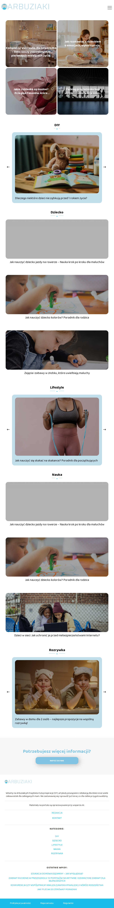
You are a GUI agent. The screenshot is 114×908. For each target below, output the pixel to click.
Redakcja (57, 813)
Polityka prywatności (20, 903)
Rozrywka (57, 650)
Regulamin (68, 903)
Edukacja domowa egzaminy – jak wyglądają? (57, 874)
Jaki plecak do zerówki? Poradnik (57, 889)
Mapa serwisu (47, 903)
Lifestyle (57, 387)
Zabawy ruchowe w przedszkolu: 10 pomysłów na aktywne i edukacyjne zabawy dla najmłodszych (57, 879)
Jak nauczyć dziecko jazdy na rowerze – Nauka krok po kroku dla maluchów (57, 262)
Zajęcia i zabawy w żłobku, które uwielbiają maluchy (57, 373)
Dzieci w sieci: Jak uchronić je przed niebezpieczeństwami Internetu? (57, 635)
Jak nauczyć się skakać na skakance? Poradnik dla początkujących (56, 460)
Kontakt (57, 818)
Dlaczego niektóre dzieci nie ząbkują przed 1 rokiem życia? (51, 198)
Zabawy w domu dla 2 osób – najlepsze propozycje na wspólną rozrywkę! (54, 721)
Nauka (57, 475)
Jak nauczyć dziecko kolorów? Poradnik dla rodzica (57, 317)
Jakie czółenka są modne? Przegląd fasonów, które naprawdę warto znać (31, 91)
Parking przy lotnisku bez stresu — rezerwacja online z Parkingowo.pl (83, 91)
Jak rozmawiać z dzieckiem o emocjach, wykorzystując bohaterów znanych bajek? (83, 43)
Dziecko (57, 212)
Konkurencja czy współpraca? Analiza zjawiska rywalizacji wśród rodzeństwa (57, 885)
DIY (57, 125)
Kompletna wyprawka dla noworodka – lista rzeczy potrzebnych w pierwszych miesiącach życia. (31, 52)
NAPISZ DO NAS (57, 760)
